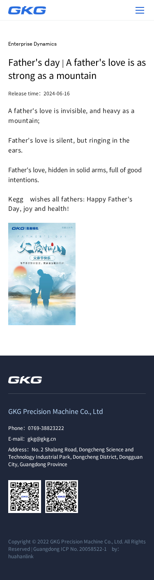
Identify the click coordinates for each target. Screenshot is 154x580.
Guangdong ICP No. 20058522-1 (70, 548)
